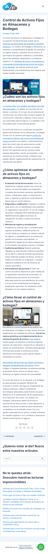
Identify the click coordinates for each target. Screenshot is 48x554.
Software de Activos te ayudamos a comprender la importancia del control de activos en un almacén (23, 64)
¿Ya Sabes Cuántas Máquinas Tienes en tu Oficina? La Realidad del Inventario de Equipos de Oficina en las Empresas (23, 502)
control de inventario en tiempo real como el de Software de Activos (23, 138)
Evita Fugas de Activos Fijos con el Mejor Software (24, 495)
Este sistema (35, 339)
